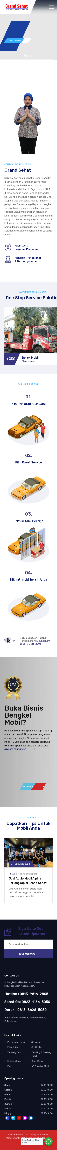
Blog (14, 874)
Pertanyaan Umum (16, 1042)
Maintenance (28, 361)
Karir (9, 1066)
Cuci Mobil (36, 1047)
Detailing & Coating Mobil (41, 1054)
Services (35, 1042)
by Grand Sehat (29, 874)
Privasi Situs (13, 1047)
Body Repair (37, 1061)
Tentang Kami (14, 1052)
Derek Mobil (30, 357)
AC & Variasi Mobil (40, 1066)
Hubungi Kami (14, 1061)
